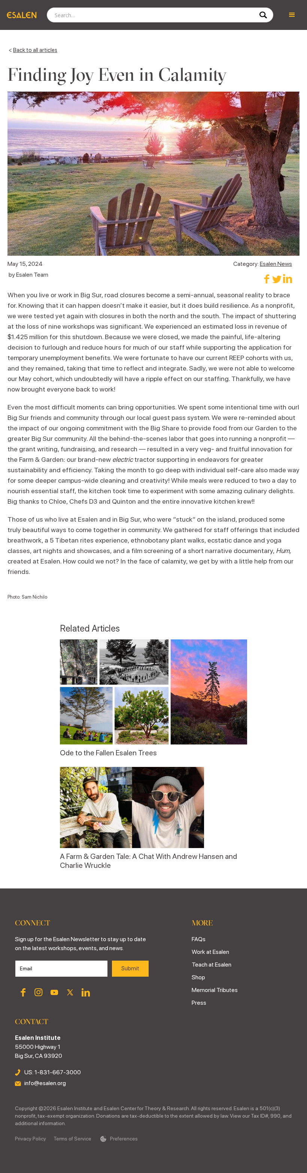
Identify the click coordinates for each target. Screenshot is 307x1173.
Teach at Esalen (211, 964)
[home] (21, 15)
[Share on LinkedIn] (287, 278)
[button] (292, 15)
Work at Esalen (210, 951)
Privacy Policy (30, 1139)
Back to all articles (35, 50)
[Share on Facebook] (266, 278)
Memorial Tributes (215, 990)
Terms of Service (72, 1139)
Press (199, 1002)
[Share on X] (277, 278)
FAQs (199, 939)
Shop (198, 977)
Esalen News (276, 263)
